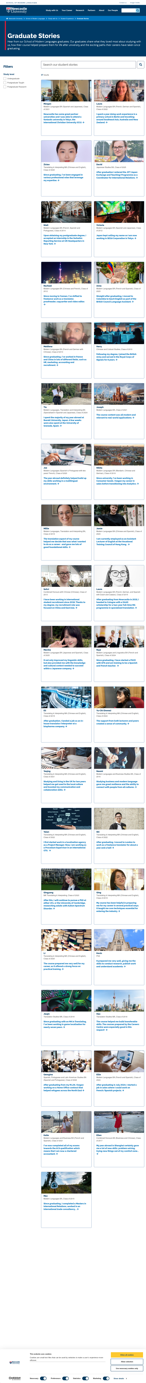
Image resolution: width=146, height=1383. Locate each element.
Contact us (122, 3)
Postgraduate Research (16, 86)
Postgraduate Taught (15, 82)
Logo (16, 10)
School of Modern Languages (21, 3)
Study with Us (52, 10)
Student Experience (67, 18)
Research (80, 10)
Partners (91, 10)
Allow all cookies (127, 1355)
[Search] (140, 64)
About (101, 10)
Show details (119, 1378)
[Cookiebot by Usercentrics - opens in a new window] (15, 1378)
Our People (113, 10)
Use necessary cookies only (127, 1368)
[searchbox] (88, 64)
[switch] (65, 1378)
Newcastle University (15, 18)
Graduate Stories (83, 18)
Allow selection (127, 1362)
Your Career (67, 10)
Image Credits (135, 3)
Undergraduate (13, 78)
